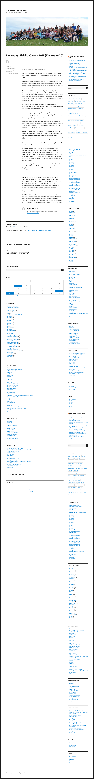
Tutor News (9, 356)
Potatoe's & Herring (72, 130)
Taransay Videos (10, 353)
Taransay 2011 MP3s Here (12, 349)
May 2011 (71, 225)
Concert (70, 113)
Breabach (9, 376)
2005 (83, 98)
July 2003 (71, 258)
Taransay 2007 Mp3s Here (12, 342)
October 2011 (71, 221)
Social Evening (71, 132)
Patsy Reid (9, 399)
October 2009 (72, 244)
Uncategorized (10, 358)
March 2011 (71, 227)
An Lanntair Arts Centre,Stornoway (14, 369)
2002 (73, 98)
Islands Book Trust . (11, 452)
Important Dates (76, 122)
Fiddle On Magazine (11, 392)
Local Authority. (10, 431)
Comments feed (72, 388)
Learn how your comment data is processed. (39, 230)
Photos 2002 (9, 316)
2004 (80, 98)
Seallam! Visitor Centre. (12, 434)
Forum (70, 400)
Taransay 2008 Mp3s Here (12, 343)
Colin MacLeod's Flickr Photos (13, 383)
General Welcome (79, 120)
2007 (73, 101)
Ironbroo (9, 398)
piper (86, 127)
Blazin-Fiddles (10, 375)
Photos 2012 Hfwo (11, 330)
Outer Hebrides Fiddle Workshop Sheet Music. (17, 314)
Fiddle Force (9, 391)
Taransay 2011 (13, 70)
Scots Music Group (11, 404)
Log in (70, 385)
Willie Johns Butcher (11, 437)
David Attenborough (72, 115)
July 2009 (71, 248)
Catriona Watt (71, 110)
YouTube (70, 137)
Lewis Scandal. (10, 455)
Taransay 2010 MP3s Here (12, 346)
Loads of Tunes (10, 457)
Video (85, 134)
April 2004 (71, 256)
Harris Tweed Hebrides (12, 424)
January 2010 (71, 240)
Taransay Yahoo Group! (12, 460)
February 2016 (72, 212)
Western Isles (10, 467)
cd (76, 110)
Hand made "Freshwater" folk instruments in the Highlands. (20, 395)
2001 (69, 98)
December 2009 (72, 241)
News (8, 313)
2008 (76, 101)
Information (71, 402)
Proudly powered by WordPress (23, 773)
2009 (80, 101)
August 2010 (71, 231)
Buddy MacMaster (72, 108)
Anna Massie (9, 372)
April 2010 (71, 237)
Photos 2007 (9, 323)
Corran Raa (75, 113)
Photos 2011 (9, 329)
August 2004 (71, 253)
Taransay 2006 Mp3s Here (12, 340)
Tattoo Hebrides (10, 409)
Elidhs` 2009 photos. (11, 388)
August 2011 (71, 222)
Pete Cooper (9, 401)
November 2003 (72, 257)
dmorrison (8, 64)
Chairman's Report (82, 110)
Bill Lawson (9, 421)
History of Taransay (11, 310)
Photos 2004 (9, 319)
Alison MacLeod (78, 103)
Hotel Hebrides (10, 427)
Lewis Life (9, 312)
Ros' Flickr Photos (11, 402)
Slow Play (80, 130)
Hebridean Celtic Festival (12, 396)
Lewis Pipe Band (10, 454)
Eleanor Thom (82, 115)
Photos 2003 (9, 317)
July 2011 (71, 224)
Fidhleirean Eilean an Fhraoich (13, 309)
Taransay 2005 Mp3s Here (12, 339)
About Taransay (72, 399)
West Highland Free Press (12, 465)
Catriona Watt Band (11, 381)
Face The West (10, 389)
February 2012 (72, 218)
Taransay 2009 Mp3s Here (12, 345)
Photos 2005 (9, 320)
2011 (7, 73)
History (69, 122)
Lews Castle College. (11, 429)
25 (9, 293)
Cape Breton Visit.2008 (12, 306)
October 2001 (71, 261)
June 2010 (71, 234)
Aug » (52, 295)
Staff (70, 405)
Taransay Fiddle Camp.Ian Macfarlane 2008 (16, 408)
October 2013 (71, 217)
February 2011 (72, 228)
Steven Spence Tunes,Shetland (13, 407)
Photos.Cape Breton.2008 (13, 307)
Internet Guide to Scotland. (13, 451)
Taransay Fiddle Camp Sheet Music (14, 350)
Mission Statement (72, 125)
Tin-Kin (76, 134)
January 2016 (71, 214)
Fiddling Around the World (13, 394)
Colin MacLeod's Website (12, 385)
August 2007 (71, 250)
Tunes (81, 134)
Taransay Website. (11, 435)
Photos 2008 (9, 325)
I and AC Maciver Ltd (11, 428)
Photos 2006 (9, 322)
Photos (70, 403)
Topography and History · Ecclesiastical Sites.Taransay (19, 461)
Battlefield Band (10, 373)
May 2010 (71, 235)
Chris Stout (9, 382)
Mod (79, 125)
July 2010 (71, 232)
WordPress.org (72, 389)
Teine (8, 411)
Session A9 (9, 405)
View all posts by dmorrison (33, 212)
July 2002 (71, 260)
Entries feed (71, 386)
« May (17, 295)
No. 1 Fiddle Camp (79, 127)
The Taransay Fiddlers (16, 10)
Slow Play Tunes (10, 332)
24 (59, 290)
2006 (69, 101)
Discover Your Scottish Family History (15, 448)
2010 (84, 101)
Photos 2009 (9, 326)
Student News (10, 333)
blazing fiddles (79, 106)
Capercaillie (9, 379)
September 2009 (72, 245)
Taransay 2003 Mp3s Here (12, 336)
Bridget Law (9, 378)
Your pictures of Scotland (74, 63)
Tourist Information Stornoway (14, 462)
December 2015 (72, 215)
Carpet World (10, 422)
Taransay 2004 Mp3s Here (12, 338)
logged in (15, 226)
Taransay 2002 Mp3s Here (12, 335)
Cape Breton (80, 108)
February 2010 (72, 238)
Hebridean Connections (12, 425)
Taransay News (9, 71)
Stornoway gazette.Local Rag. (13, 458)
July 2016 (71, 211)
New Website (71, 127)
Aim (72, 103)
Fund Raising (71, 120)
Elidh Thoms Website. (11, 386)
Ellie (69, 118)
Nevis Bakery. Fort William (12, 432)
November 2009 (72, 243)
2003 (76, 98)
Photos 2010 (9, 327)
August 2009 (71, 247)
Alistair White (10, 368)
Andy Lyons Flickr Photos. (12, 370)
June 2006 (71, 251)
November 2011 (72, 219)
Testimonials (10, 355)
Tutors (70, 406)
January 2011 (71, 230)
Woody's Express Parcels (12, 438)
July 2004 (71, 254)
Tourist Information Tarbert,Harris (14, 464)
